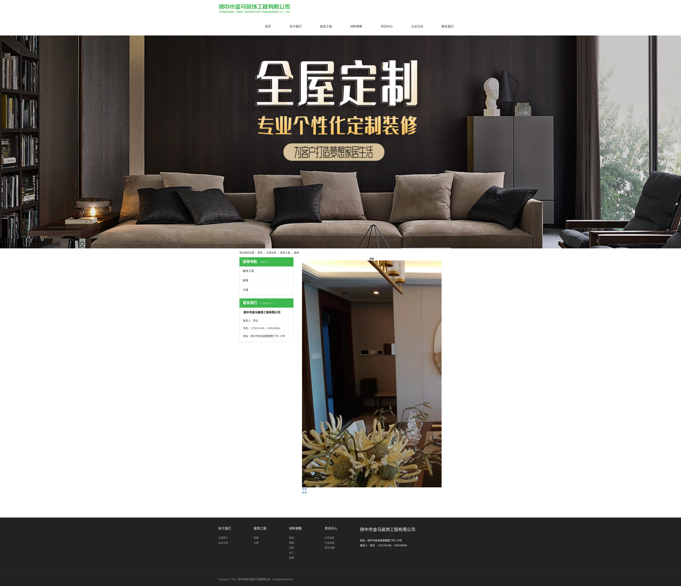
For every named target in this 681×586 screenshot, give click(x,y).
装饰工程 (326, 26)
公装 (245, 289)
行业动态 (329, 542)
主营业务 (271, 252)
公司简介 (223, 538)
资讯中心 (387, 26)
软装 (291, 557)
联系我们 (448, 26)
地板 (291, 542)
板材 (291, 538)
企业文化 (417, 26)
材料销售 (356, 26)
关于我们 (295, 26)
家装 (296, 252)
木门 (291, 552)
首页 (268, 26)
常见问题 (329, 547)
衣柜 (291, 547)
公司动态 (329, 538)
